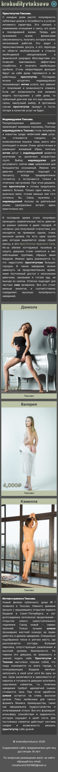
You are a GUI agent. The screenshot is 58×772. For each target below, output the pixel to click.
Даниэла (29, 307)
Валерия (29, 404)
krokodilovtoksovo (25, 4)
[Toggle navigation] (54, 4)
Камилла (29, 501)
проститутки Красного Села (37, 243)
